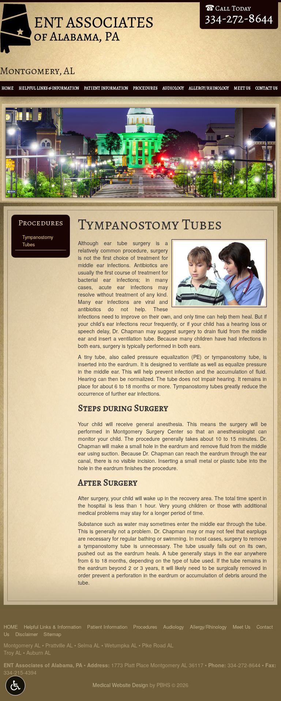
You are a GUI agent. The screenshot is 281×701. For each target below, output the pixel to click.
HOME (7, 88)
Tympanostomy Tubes (37, 241)
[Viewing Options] (15, 685)
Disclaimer (26, 634)
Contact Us (266, 88)
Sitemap (52, 634)
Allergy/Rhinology (209, 88)
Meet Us (242, 88)
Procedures (145, 88)
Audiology (173, 88)
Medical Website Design (120, 685)
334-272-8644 (244, 665)
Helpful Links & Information (49, 88)
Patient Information (106, 88)
